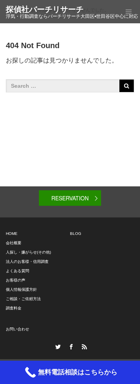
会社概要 (13, 243)
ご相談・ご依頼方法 (23, 299)
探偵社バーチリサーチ (45, 9)
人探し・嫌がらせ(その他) (28, 252)
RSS (83, 345)
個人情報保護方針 (21, 289)
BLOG (75, 233)
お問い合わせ (17, 329)
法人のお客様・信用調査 (27, 261)
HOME (12, 233)
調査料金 (13, 308)
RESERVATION (70, 198)
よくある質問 (17, 271)
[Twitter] (57, 345)
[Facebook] (70, 345)
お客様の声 (15, 280)
